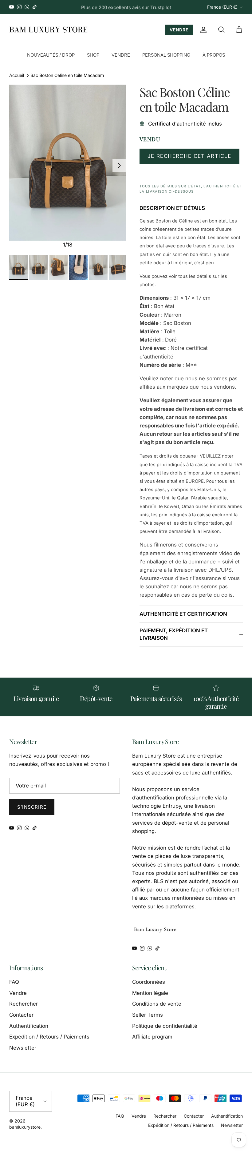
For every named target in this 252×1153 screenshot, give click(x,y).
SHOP (93, 55)
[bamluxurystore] (48, 30)
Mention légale (150, 993)
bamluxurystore (25, 1127)
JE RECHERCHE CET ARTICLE (189, 156)
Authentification (28, 1026)
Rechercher (23, 1004)
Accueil (16, 75)
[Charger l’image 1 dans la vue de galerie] (67, 163)
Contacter (21, 1015)
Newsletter (22, 1048)
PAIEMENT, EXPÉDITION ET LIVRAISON (174, 634)
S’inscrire (31, 807)
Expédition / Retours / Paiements (49, 1037)
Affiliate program (152, 1037)
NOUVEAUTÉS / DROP (51, 55)
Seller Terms (147, 1015)
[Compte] (202, 30)
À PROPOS (214, 55)
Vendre (18, 993)
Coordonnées (148, 982)
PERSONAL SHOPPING (166, 55)
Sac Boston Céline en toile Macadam (67, 75)
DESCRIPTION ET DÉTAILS (172, 208)
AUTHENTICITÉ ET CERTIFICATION (183, 614)
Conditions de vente (156, 1004)
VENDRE (179, 29)
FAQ (14, 982)
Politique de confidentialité (164, 1026)
